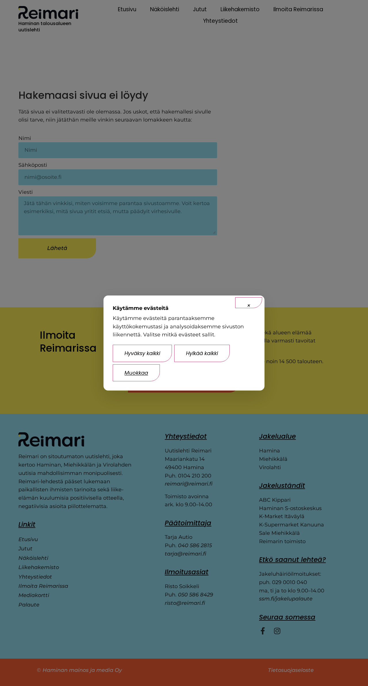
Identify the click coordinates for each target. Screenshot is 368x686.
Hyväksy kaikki (142, 353)
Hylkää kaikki (202, 353)
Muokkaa (136, 372)
